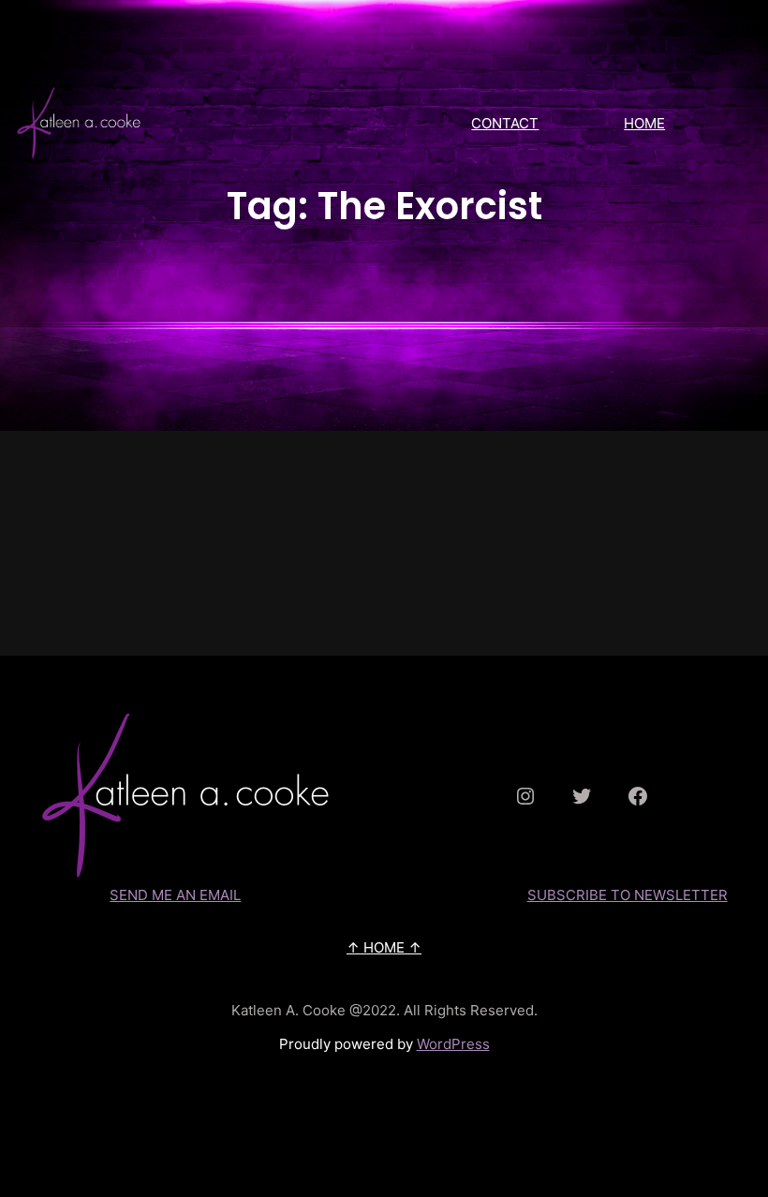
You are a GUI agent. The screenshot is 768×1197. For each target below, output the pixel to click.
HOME (644, 123)
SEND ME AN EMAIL (175, 895)
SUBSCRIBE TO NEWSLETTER (627, 895)
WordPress (453, 1044)
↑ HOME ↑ (384, 947)
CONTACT (505, 123)
